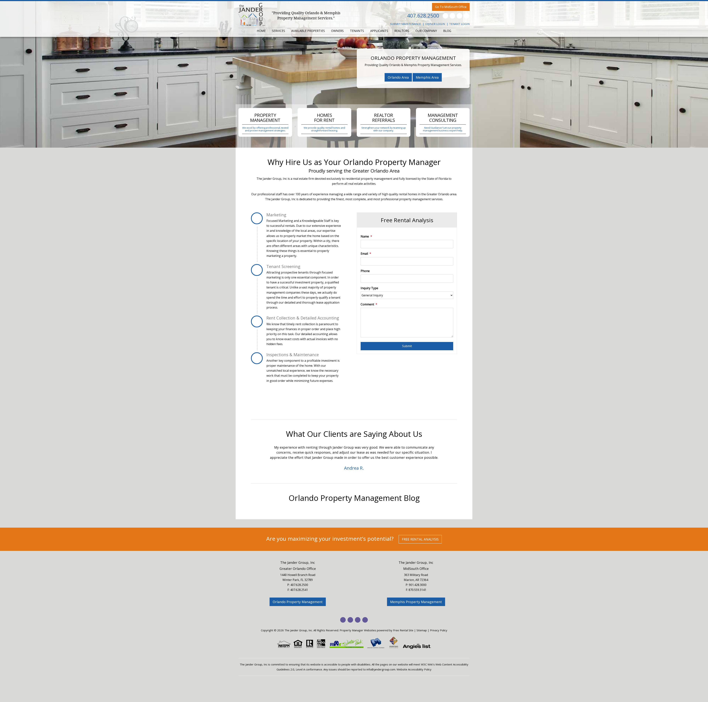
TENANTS (357, 31)
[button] (253, 459)
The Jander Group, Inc (297, 562)
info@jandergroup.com (381, 669)
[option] (300, 457)
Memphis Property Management (416, 602)
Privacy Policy (438, 630)
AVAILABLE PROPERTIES (308, 31)
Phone (365, 271)
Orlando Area (398, 77)
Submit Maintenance (405, 24)
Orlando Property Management (298, 602)
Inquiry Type (369, 288)
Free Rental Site (403, 630)
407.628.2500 (423, 15)
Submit (407, 346)
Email (364, 254)
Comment (367, 304)
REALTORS (401, 31)
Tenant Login (459, 24)
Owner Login (435, 24)
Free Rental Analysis (420, 539)
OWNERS (337, 31)
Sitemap (422, 630)
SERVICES (278, 31)
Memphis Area (427, 77)
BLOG (447, 31)
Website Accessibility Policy (414, 669)
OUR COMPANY (426, 31)
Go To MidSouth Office (450, 7)
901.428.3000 (417, 585)
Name (365, 236)
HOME (261, 31)
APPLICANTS (379, 31)
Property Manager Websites (358, 630)
